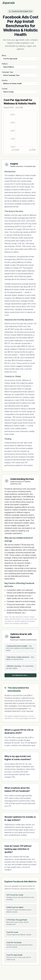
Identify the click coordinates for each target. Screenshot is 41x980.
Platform (5, 64)
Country (4, 89)
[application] (20, 132)
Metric (4, 55)
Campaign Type (7, 72)
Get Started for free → (20, 675)
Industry (4, 80)
